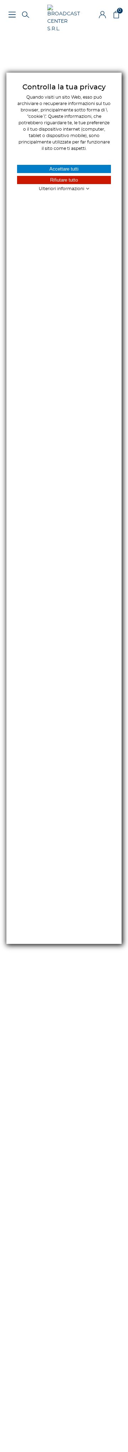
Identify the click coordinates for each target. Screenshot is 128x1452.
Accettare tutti (64, 169)
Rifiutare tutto (64, 180)
